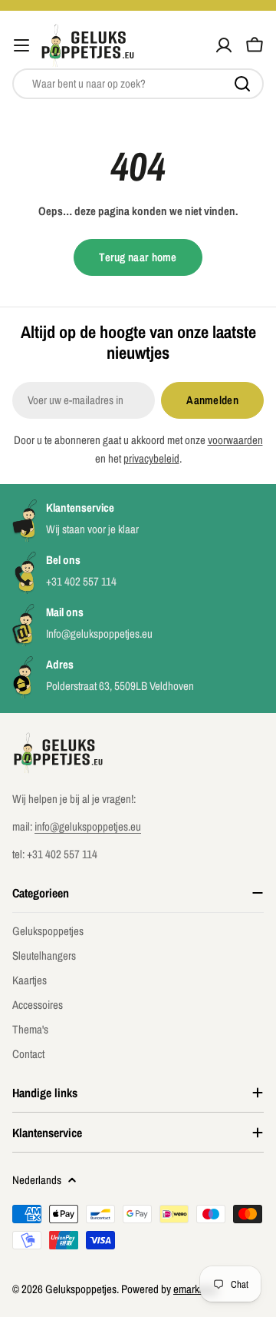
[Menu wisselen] (21, 45)
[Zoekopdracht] (242, 84)
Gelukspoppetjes (81, 1289)
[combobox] (138, 83)
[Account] (224, 45)
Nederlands (36, 1180)
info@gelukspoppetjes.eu (87, 826)
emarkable (195, 1289)
